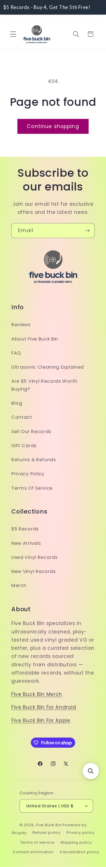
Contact (21, 417)
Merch (18, 585)
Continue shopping (53, 126)
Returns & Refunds (33, 459)
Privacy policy (80, 832)
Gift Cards (23, 445)
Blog (16, 403)
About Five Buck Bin (34, 339)
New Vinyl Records (33, 571)
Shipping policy (76, 842)
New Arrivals (26, 543)
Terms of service (37, 842)
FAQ (16, 353)
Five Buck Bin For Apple (40, 720)
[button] (13, 34)
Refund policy (46, 832)
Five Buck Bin (48, 825)
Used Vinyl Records (34, 557)
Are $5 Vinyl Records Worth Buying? (44, 385)
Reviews (21, 324)
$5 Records (25, 529)
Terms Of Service (32, 488)
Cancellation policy (79, 852)
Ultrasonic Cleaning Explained (47, 367)
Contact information (33, 852)
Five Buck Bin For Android (43, 707)
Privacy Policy (27, 474)
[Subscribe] (87, 230)
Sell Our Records (31, 431)
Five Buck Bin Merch (36, 694)
